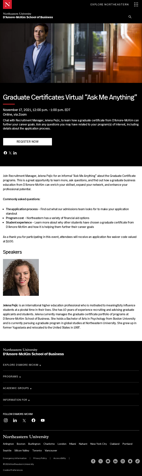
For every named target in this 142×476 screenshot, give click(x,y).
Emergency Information (15, 458)
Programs (10, 376)
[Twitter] (10, 153)
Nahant (83, 443)
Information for (15, 400)
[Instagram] (123, 461)
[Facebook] (5, 153)
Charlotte (49, 443)
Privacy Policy (40, 458)
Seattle (7, 450)
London (62, 443)
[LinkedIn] (15, 153)
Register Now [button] (28, 141)
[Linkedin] (115, 461)
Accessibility (59, 458)
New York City (98, 443)
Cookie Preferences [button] (13, 470)
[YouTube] (108, 461)
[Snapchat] (130, 461)
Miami (72, 443)
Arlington (8, 443)
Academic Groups (16, 388)
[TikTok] (137, 461)
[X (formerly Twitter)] (100, 461)
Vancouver (51, 450)
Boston (21, 443)
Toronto (37, 450)
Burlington (34, 443)
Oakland (114, 443)
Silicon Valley (21, 450)
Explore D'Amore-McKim (20, 365)
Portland (127, 443)
